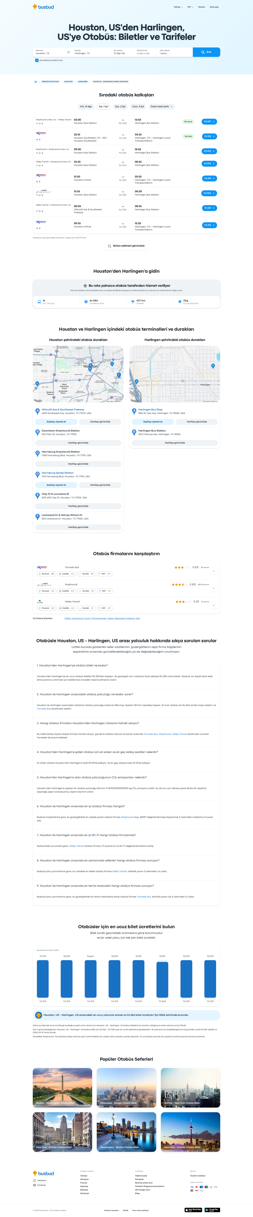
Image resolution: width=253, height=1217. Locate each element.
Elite (138, 618)
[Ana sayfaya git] (43, 7)
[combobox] (49, 52)
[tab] (86, 107)
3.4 (92, 591)
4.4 (52, 574)
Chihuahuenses (98, 618)
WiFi (103, 574)
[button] (68, 52)
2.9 (109, 574)
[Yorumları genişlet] (213, 571)
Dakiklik (65, 574)
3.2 (72, 574)
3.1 (92, 608)
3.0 (72, 591)
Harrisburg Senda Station (58, 473)
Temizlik (85, 574)
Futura (87, 618)
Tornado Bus (72, 567)
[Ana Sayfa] (35, 81)
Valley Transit (72, 602)
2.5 (109, 591)
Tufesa (110, 618)
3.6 (52, 591)
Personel (45, 574)
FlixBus (68, 618)
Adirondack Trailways (124, 618)
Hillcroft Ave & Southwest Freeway (63, 410)
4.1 (92, 574)
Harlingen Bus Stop (150, 410)
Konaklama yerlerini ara (51, 60)
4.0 (52, 608)
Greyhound (71, 585)
